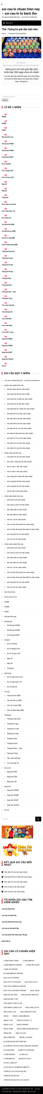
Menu (9, 23)
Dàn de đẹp (8, 1033)
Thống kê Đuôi (7, 285)
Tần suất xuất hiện (8, 305)
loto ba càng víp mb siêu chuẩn (18, 389)
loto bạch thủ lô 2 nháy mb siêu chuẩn (20, 409)
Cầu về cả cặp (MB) (8, 238)
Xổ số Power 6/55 (8, 177)
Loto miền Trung (7, 332)
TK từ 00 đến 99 (7, 312)
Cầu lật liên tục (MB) (9, 231)
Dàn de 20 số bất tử (24, 1020)
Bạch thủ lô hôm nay (11, 978)
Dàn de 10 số (8, 1020)
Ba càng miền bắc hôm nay (13, 973)
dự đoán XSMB (9, 1050)
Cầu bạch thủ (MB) (8, 224)
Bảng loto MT (12, 782)
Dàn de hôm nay (22, 1024)
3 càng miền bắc (28, 961)
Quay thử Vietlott (7, 359)
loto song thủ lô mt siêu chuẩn (18, 534)
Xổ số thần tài (6, 218)
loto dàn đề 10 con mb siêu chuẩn (19, 428)
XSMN (4, 123)
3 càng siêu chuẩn (32, 965)
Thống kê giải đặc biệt (12, 1076)
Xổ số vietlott (6, 164)
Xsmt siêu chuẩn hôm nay (13, 496)
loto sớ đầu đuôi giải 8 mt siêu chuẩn (20, 524)
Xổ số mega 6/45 (7, 170)
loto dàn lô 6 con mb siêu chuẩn (18, 448)
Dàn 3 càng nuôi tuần (28, 1012)
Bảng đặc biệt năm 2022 (30, 995)
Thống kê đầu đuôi (8, 251)
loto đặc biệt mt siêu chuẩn (17, 510)
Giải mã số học (9, 592)
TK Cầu (7, 692)
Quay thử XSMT (7, 352)
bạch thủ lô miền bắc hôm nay (15, 986)
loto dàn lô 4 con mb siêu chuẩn (18, 443)
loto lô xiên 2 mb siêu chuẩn (17, 467)
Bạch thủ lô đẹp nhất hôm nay (15, 990)
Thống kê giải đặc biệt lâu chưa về (16, 1080)
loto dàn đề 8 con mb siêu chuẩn (18, 424)
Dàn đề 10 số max (25, 1037)
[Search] (38, 819)
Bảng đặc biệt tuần (11, 999)
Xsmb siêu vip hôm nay (12, 453)
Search (5, 100)
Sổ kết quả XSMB (7, 144)
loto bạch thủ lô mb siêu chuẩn (18, 404)
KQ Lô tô (7, 768)
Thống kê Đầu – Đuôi (9, 292)
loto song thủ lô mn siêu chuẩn (18, 582)
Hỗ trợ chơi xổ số (10, 597)
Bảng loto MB (12, 772)
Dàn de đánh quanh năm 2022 (27, 1029)
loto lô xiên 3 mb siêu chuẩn (17, 472)
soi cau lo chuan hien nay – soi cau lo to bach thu (22, 380)
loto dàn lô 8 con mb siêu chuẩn (18, 457)
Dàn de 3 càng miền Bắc (21, 1016)
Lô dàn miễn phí (9, 1059)
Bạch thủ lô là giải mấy (12, 982)
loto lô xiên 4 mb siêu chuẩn (17, 491)
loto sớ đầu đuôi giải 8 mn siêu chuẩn (20, 572)
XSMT (4, 130)
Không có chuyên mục (26, 1050)
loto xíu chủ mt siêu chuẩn (16, 539)
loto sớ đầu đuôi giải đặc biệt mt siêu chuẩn (23, 529)
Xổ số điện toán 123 (8, 211)
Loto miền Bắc (7, 319)
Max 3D (4, 184)
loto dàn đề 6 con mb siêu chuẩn (18, 419)
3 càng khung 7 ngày (11, 961)
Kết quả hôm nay (7, 137)
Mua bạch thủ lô (25, 1059)
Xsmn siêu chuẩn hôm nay (13, 544)
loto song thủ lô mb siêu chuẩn (18, 486)
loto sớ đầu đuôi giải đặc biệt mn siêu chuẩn (23, 577)
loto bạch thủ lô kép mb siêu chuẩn (19, 399)
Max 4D (4, 191)
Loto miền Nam (7, 325)
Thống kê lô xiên (7, 265)
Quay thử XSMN (7, 345)
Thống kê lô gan (7, 258)
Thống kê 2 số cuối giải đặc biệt (15, 1071)
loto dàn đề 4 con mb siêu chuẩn (18, 414)
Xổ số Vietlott (12, 644)
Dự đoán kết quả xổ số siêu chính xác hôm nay (21, 1046)
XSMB (4, 117)
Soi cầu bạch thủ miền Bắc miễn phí (16, 1067)
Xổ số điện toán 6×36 (15, 677)
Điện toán (7, 673)
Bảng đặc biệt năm (10, 995)
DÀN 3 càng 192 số (32, 1007)
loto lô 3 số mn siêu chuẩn (16, 567)
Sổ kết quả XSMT (8, 157)
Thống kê (5, 197)
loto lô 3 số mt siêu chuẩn (16, 520)
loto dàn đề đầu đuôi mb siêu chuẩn (20, 433)
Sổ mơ (4, 366)
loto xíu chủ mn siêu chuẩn (16, 587)
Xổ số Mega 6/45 (13, 649)
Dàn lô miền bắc (9, 1037)
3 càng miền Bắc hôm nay (13, 965)
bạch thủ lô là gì (31, 982)
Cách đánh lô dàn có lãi (13, 1007)
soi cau (32, 1092)
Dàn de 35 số (8, 1024)
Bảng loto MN (12, 777)
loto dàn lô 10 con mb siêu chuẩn (19, 438)
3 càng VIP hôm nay (11, 969)
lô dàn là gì (23, 1054)
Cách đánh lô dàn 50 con (13, 1003)
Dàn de (6, 1016)
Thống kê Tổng (7, 298)
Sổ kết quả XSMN (8, 150)
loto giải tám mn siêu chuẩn (17, 563)
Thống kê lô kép (7, 271)
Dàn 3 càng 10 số (10, 1012)
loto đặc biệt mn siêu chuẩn (17, 558)
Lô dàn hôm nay (9, 1054)
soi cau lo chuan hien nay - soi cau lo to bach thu (22, 65)
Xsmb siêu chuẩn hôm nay (13, 385)
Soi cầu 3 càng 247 (10, 1063)
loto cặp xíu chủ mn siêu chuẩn (18, 553)
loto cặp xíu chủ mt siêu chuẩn (18, 505)
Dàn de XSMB (8, 1029)
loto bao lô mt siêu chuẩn (16, 500)
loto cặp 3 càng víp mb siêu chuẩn (19, 462)
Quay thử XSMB (7, 339)
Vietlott (7, 640)
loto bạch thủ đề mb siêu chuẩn (18, 394)
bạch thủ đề (34, 990)
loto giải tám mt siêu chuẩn (17, 515)
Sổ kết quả (8, 622)
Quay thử (7, 787)
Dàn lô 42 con (21, 1033)
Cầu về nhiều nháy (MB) (10, 245)
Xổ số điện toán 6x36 (9, 204)
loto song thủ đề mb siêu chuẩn (18, 481)
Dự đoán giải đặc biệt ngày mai (15, 1041)
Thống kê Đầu (6, 278)
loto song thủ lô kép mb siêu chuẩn (19, 476)
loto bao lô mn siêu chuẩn (16, 548)
